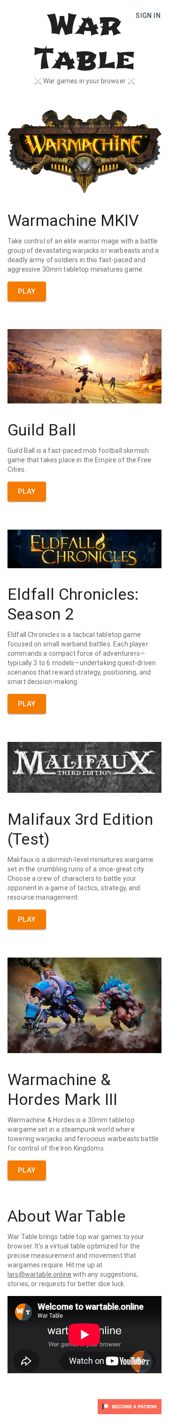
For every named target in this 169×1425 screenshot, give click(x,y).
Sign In (148, 15)
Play (27, 291)
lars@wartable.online (39, 1274)
